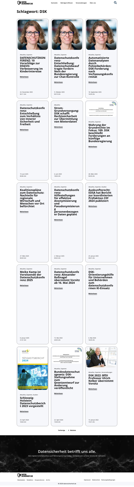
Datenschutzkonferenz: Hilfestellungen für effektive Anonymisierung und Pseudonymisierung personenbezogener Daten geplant (66, 202)
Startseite (54, 3)
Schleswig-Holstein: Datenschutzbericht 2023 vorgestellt (33, 402)
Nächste (73, 430)
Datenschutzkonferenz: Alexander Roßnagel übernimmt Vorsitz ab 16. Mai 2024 (67, 277)
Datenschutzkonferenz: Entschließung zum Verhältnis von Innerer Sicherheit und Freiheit (32, 116)
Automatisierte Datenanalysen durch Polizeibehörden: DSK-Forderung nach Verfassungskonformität (100, 67)
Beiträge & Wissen (67, 3)
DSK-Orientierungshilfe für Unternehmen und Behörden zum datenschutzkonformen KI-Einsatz (101, 280)
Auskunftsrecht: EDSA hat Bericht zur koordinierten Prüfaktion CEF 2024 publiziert (100, 195)
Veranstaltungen (81, 3)
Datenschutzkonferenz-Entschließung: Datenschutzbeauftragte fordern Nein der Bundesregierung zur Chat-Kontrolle (66, 67)
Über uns (93, 3)
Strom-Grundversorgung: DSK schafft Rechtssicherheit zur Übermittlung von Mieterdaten (66, 114)
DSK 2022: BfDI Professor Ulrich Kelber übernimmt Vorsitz (100, 379)
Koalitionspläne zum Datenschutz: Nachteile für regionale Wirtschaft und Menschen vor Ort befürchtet (32, 198)
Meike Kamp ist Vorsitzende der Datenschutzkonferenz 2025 (32, 276)
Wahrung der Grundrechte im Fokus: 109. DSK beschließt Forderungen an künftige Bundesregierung (100, 133)
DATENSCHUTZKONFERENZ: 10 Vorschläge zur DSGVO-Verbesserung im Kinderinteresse (32, 64)
